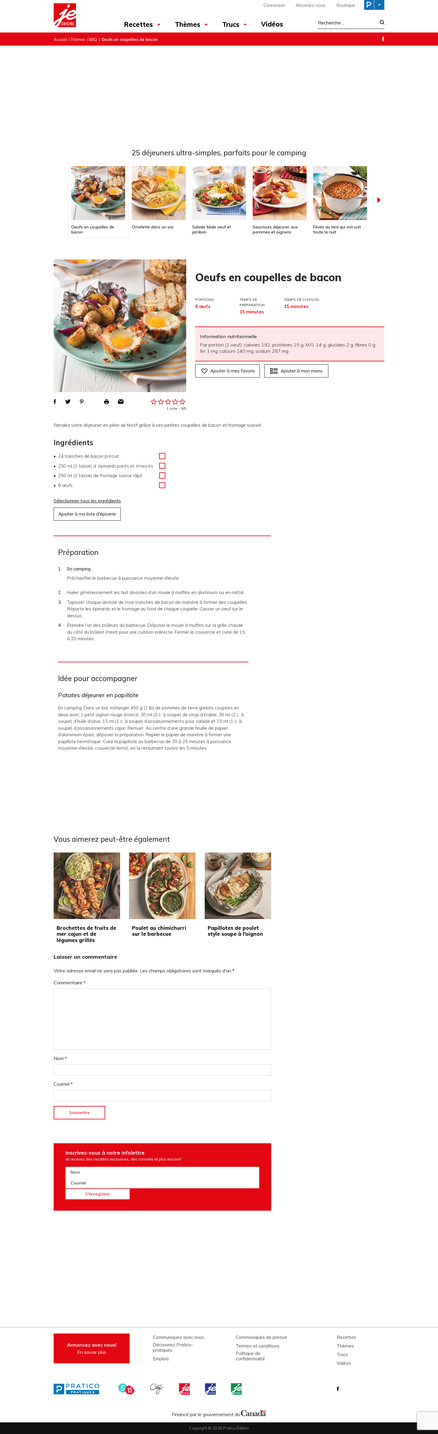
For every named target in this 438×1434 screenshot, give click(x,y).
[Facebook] (383, 39)
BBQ (93, 39)
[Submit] (380, 23)
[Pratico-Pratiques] (79, 1389)
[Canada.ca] (253, 1412)
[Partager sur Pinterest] (81, 401)
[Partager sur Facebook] (55, 401)
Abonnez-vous (311, 5)
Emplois (161, 1359)
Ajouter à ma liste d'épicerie (87, 514)
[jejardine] (237, 1389)
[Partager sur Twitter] (68, 401)
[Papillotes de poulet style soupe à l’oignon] (238, 886)
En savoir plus (92, 1348)
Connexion (274, 5)
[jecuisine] (185, 1389)
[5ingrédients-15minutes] (127, 1389)
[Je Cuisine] (80, 16)
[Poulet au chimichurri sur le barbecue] (162, 886)
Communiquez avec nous (178, 1337)
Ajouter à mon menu (301, 371)
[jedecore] (211, 1389)
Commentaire (70, 983)
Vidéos (272, 24)
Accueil (60, 39)
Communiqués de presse (261, 1337)
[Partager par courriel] (121, 401)
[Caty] (157, 1389)
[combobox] (347, 22)
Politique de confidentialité (250, 1356)
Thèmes (187, 24)
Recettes (138, 24)
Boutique (345, 5)
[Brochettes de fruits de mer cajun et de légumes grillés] (87, 886)
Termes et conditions (257, 1346)
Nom (60, 1058)
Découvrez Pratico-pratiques (173, 1347)
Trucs (230, 24)
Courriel (63, 1084)
